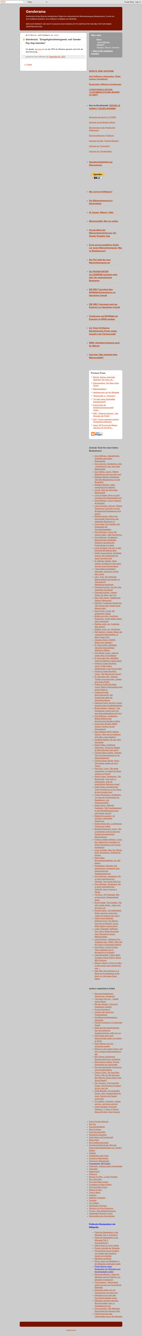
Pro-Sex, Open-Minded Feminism (102, 1211)
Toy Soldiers (94, 1203)
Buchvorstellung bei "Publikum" (101, 136)
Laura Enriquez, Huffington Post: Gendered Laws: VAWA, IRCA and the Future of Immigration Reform (108, 942)
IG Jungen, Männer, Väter (101, 212)
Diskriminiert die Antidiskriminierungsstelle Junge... (103, 407)
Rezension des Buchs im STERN (102, 117)
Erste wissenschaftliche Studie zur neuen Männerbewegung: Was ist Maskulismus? (105, 248)
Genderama (35, 11)
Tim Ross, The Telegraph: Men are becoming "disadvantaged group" (107, 897)
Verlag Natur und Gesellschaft (101, 1137)
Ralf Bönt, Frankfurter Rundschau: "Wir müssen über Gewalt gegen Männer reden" (108, 605)
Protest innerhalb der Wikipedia (107, 1248)
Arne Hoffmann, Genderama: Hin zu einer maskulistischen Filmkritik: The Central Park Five (108, 879)
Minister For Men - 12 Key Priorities (103, 1177)
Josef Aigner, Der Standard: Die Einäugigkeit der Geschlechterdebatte (107, 527)
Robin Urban (94, 1140)
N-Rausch (93, 1174)
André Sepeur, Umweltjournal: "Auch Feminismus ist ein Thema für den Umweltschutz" (108, 789)
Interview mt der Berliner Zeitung (102, 122)
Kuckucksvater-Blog (97, 1132)
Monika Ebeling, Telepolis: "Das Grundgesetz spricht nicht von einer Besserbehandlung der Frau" (108, 711)
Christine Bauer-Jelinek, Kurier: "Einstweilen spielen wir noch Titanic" (107, 763)
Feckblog (92, 1200)
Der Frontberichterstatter (99, 1143)
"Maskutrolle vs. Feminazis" (104, 396)
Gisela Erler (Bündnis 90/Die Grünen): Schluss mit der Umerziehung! (106, 726)
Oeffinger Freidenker (97, 1198)
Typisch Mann (94, 1193)
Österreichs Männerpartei (99, 1161)
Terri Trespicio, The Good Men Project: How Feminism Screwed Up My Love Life (108, 1085)
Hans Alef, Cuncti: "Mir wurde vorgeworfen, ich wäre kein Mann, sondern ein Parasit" (108, 771)
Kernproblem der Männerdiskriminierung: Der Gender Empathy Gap (102, 233)
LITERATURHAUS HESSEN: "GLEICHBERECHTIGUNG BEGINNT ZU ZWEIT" (104, 92)
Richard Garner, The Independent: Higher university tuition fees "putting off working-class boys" (108, 913)
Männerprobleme (99, 389)
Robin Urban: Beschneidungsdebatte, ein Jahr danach (107, 860)
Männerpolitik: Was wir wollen (103, 221)
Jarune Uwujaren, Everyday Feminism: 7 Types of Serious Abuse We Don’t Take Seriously (107, 1109)
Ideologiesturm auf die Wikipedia (106, 392)
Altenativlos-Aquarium (98, 1135)
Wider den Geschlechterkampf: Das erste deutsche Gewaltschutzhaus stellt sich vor (108, 1030)
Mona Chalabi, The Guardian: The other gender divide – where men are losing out (108, 905)
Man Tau (92, 1124)
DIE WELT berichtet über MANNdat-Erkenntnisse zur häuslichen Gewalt (102, 292)
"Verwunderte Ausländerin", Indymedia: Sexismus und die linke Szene (106, 571)
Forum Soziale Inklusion (98, 1122)
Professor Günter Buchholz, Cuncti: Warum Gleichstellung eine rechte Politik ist (108, 687)
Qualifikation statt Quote (99, 1156)
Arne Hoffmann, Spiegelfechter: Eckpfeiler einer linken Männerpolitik (107, 458)
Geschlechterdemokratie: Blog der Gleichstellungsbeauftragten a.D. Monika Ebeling (105, 1147)
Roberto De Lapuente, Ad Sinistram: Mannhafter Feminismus (105, 818)
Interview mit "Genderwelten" (100, 151)
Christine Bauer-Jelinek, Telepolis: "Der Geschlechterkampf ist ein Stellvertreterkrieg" (108, 755)
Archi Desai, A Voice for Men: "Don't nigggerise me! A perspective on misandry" (106, 950)
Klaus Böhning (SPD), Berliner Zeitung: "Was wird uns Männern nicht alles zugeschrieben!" (108, 734)
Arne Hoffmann (104, 42)
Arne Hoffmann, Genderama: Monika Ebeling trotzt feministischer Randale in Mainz (107, 718)
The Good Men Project (98, 1187)
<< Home (28, 65)
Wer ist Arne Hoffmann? (100, 192)
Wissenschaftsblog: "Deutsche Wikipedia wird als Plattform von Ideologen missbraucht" (107, 1277)
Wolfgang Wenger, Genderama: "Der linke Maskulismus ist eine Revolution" (107, 479)
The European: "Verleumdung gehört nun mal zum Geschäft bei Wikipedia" (108, 1285)
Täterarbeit (93, 1169)
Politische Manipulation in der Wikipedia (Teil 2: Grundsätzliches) (106, 1240)
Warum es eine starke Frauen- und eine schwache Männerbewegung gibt (108, 1051)
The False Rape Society (98, 1182)
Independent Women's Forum (100, 1214)
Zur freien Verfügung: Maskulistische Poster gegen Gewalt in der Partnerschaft (103, 331)
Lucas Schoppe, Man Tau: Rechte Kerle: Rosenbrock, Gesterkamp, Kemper (108, 852)
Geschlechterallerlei (97, 1127)
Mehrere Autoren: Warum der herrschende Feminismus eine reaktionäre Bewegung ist (107, 519)
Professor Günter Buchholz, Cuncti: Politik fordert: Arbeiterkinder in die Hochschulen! (108, 666)
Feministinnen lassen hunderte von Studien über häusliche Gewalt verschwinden (107, 1253)
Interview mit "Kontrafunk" (99, 146)
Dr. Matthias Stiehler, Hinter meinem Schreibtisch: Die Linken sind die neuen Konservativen (108, 563)
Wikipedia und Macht (103, 1259)
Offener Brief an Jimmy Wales (107, 1246)
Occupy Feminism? (102, 1010)
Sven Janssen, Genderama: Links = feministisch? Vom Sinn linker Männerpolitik (108, 466)
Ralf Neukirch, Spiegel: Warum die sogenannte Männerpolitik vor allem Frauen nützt (108, 634)
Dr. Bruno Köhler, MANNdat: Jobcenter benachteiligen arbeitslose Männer (106, 647)
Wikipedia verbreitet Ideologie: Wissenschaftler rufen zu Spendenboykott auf (107, 1303)
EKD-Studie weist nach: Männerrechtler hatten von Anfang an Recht (108, 1038)
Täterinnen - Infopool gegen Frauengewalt (105, 1166)
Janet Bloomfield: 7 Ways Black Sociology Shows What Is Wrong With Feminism (108, 957)
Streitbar (92, 1153)
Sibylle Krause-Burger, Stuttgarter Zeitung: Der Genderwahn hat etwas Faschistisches (108, 555)
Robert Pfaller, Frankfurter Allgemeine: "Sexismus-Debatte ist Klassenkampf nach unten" (107, 747)
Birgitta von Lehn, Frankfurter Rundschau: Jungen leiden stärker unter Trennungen (108, 618)
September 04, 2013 (57, 57)
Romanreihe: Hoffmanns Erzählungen (105, 84)
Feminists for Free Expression (101, 1208)
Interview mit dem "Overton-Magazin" (104, 141)
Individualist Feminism (98, 1206)
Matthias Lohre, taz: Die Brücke (107, 629)
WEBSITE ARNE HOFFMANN (101, 71)
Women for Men (95, 1190)
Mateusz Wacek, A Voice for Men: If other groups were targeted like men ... (108, 965)
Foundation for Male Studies (100, 1185)
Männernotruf (94, 1172)
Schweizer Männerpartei (98, 1158)
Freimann (93, 1195)
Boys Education (95, 1179)
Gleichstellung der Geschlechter (102, 1216)
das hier (38, 49)
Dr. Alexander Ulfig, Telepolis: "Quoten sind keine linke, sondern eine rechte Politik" (108, 679)
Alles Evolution (95, 1130)
